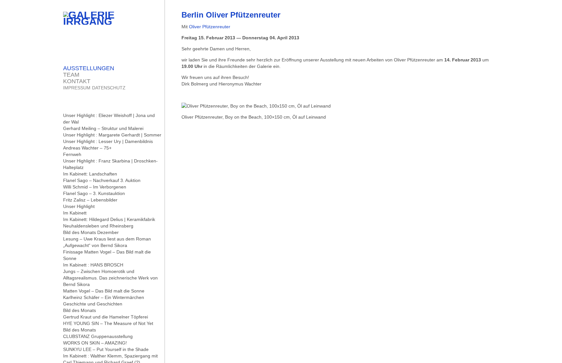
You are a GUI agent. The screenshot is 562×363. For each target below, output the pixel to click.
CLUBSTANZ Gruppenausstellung (98, 336)
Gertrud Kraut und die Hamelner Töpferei (105, 316)
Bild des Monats (79, 310)
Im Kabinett (75, 212)
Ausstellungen (88, 68)
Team (71, 74)
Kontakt (76, 81)
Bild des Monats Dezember (91, 232)
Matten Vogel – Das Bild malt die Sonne (103, 290)
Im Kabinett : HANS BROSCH (93, 264)
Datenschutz (109, 87)
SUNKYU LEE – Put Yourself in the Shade (106, 349)
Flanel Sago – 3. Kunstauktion (94, 193)
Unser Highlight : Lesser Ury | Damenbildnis (108, 141)
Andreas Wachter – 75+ (87, 147)
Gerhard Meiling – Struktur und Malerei (103, 128)
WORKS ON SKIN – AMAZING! (95, 342)
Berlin (230, 14)
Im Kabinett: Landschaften (90, 173)
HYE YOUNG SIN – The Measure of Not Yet (108, 323)
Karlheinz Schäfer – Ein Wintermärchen (103, 297)
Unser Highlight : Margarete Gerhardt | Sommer (112, 134)
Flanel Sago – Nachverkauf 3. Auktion (101, 180)
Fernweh (72, 154)
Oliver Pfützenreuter (209, 26)
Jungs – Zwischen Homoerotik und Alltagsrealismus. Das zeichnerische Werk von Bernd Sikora (110, 278)
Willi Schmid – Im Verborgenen (94, 186)
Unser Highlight (79, 206)
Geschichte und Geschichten (92, 303)
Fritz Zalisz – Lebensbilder (90, 199)
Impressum (76, 87)
